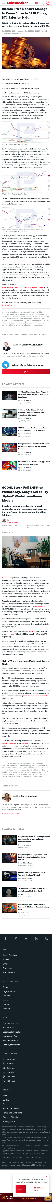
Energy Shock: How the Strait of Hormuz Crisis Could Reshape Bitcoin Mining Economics (33, 446)
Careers (6, 1104)
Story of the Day (10, 955)
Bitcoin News (7, 334)
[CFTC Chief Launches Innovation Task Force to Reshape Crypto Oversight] (9, 432)
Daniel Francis (25, 400)
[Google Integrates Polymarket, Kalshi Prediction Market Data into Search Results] (9, 859)
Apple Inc (32, 631)
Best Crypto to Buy (11, 1023)
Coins (5, 987)
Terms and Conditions (12, 1112)
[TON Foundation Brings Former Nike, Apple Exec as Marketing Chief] (9, 892)
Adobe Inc (9, 634)
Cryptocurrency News (23, 334)
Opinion (42, 334)
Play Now (48, 1197)
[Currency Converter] (47, 3)
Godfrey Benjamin (26, 878)
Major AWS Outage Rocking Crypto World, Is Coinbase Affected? (31, 873)
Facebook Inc (40, 606)
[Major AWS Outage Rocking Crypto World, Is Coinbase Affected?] (9, 876)
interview (25, 743)
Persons (6, 995)
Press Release (9, 972)
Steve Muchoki (12, 522)
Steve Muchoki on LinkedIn (12, 813)
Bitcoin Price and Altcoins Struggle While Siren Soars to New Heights (34, 463)
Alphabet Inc (7, 578)
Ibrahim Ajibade (26, 863)
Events (5, 1000)
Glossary (6, 1008)
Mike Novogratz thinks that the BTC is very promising (22, 287)
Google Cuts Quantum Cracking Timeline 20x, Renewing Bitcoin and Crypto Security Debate (34, 839)
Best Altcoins (8, 1027)
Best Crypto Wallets (11, 1044)
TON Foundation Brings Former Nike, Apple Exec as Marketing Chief (32, 889)
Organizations (9, 991)
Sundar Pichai (7, 743)
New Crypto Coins (10, 1036)
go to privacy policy (37, 1189)
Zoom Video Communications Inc (35, 696)
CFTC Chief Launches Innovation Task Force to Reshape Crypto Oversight (32, 429)
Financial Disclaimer (11, 1117)
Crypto (6, 963)
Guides (6, 1004)
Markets (6, 959)
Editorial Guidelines (11, 1108)
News (36, 334)
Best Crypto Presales (12, 1032)
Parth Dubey (25, 894)
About (5, 1095)
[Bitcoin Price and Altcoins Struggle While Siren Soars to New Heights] (9, 466)
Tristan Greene (25, 913)
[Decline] (46, 1176)
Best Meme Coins (10, 1040)
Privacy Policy (9, 1121)
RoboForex (37, 79)
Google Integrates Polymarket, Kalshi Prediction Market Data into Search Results (32, 857)
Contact (6, 1100)
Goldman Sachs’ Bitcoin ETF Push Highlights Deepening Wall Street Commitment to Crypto (31, 412)
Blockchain (7, 968)
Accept (21, 1189)
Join (26, 371)
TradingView (7, 305)
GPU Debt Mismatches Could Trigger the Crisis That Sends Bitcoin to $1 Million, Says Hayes (33, 394)
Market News (7, 786)
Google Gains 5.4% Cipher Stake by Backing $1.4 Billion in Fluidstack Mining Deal (33, 907)
